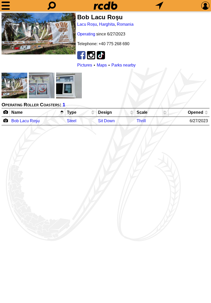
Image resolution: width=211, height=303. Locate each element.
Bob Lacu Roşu (25, 121)
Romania (125, 24)
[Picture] (39, 33)
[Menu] (6, 6)
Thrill (141, 121)
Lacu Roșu (87, 24)
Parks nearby (123, 65)
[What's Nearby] (159, 6)
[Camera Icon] (5, 120)
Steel (71, 121)
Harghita (107, 24)
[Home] (105, 6)
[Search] (52, 6)
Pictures (84, 65)
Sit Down (106, 121)
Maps (102, 65)
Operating (86, 34)
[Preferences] (205, 6)
